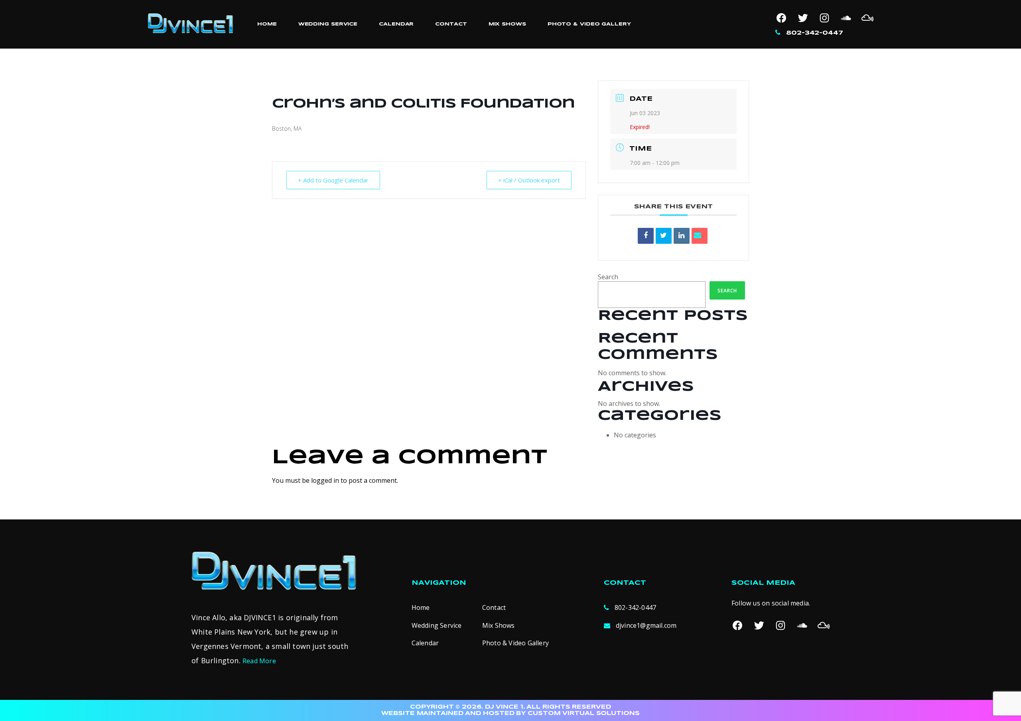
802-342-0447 (814, 33)
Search (608, 276)
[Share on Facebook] (646, 236)
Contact (451, 24)
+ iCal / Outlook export (529, 180)
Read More (259, 660)
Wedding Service (328, 24)
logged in (325, 480)
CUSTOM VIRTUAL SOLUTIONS (584, 713)
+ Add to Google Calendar (333, 180)
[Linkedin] (682, 236)
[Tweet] (664, 236)
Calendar (396, 24)
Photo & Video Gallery (589, 24)
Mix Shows (507, 24)
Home (267, 24)
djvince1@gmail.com (646, 625)
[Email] (700, 236)
